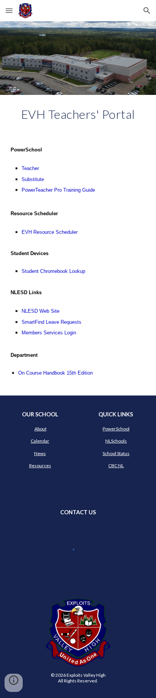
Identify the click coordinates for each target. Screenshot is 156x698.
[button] (9, 10)
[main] (78, 114)
